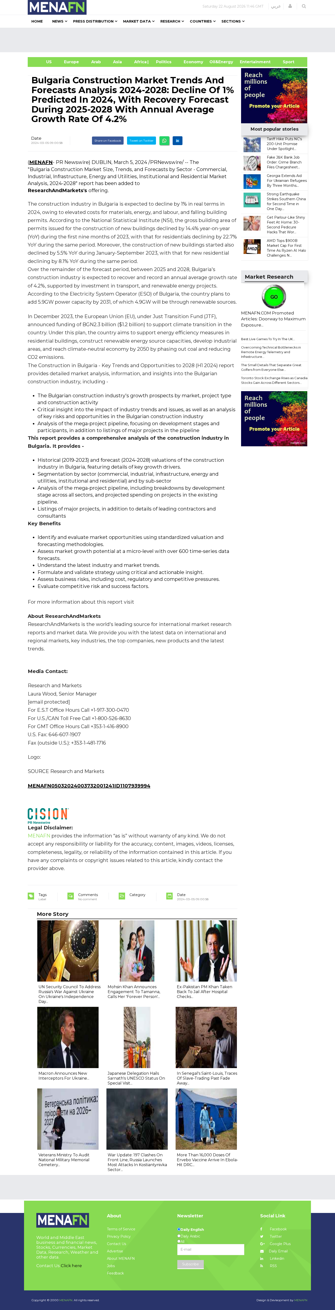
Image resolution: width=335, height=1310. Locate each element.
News (58, 21)
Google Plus (280, 1244)
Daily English (192, 1229)
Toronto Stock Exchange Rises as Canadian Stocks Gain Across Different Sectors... (275, 380)
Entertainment (248, 62)
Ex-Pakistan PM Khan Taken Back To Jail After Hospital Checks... (204, 992)
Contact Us (116, 1244)
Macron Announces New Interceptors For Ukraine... (64, 1076)
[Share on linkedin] (177, 140)
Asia (117, 62)
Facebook (278, 1229)
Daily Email (278, 1251)
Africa (140, 62)
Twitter (275, 1236)
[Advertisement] (169, 40)
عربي (276, 6)
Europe (71, 62)
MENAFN (41, 162)
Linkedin (276, 1258)
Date (36, 138)
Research (170, 21)
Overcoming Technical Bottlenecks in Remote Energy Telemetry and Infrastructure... (271, 351)
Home (37, 21)
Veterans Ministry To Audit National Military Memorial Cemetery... (64, 1160)
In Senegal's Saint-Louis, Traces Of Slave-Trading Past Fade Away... (207, 1078)
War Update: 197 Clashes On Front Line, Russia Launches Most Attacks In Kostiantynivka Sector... (137, 1162)
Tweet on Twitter (141, 140)
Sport (285, 62)
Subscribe (190, 1264)
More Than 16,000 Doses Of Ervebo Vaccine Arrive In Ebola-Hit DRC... (207, 1160)
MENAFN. (66, 1300)
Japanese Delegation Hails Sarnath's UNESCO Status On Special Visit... (136, 1078)
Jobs (111, 1266)
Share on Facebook (107, 140)
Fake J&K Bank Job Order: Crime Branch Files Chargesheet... (284, 162)
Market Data (137, 21)
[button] (290, 6)
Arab (96, 62)
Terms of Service (121, 1229)
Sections (231, 21)
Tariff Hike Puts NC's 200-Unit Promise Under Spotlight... (284, 144)
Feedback (115, 1273)
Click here (71, 1265)
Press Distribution (93, 21)
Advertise (115, 1251)
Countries (201, 21)
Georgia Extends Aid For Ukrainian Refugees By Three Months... (287, 181)
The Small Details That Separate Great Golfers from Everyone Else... (271, 367)
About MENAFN (121, 1258)
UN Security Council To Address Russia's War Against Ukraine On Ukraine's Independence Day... (70, 994)
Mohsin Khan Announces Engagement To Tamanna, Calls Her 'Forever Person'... (134, 992)
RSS (273, 1266)
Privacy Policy (119, 1236)
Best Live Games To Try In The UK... (268, 339)
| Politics (162, 62)
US (43, 62)
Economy (193, 62)
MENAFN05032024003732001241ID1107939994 (89, 786)
